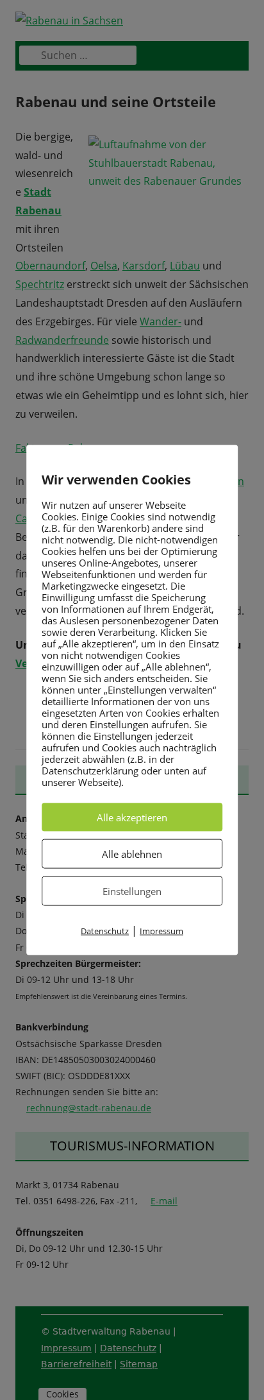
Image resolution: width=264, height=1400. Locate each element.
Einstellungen (132, 891)
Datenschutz (105, 931)
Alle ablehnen (132, 854)
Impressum (161, 931)
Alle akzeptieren (132, 817)
